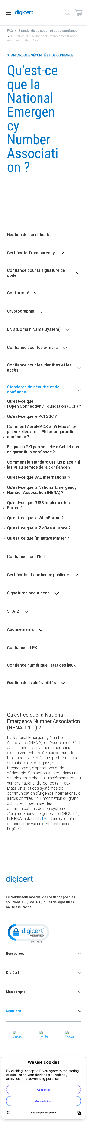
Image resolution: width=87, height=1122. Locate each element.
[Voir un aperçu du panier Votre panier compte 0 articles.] (78, 12)
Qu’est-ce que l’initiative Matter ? (38, 538)
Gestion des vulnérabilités (31, 682)
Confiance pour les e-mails (32, 347)
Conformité (18, 292)
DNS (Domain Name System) (34, 329)
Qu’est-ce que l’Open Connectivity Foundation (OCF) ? (44, 404)
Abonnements (20, 629)
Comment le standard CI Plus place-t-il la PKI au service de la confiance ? (43, 465)
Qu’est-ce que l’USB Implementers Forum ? (39, 505)
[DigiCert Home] (24, 12)
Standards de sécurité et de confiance (48, 31)
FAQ (10, 31)
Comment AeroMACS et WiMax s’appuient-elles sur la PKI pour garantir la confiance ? (42, 431)
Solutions (13, 1011)
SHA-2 (13, 611)
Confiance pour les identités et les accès (39, 368)
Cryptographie (20, 311)
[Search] (67, 12)
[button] (28, 933)
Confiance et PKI (23, 647)
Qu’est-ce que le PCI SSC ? (32, 416)
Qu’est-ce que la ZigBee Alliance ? (39, 528)
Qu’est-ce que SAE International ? (38, 477)
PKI (45, 818)
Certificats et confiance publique (38, 574)
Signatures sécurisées (28, 593)
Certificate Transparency (31, 252)
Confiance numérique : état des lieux (41, 665)
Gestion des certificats (29, 234)
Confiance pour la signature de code (36, 273)
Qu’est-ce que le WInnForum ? (35, 517)
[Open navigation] (8, 12)
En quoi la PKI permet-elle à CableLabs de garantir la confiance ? (43, 449)
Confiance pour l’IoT (26, 556)
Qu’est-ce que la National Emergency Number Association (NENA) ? (42, 490)
